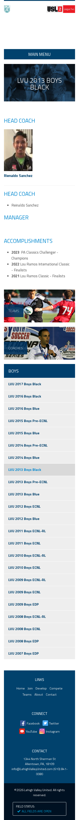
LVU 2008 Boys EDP (23, 641)
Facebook (33, 723)
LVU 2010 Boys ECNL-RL (27, 555)
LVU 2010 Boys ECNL (24, 567)
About (38, 694)
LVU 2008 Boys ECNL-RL (27, 616)
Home (39, 31)
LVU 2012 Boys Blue (24, 518)
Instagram (53, 731)
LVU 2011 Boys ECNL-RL (27, 531)
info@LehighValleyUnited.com (32, 769)
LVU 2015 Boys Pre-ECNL (28, 420)
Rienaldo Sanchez (18, 175)
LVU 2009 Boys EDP (23, 604)
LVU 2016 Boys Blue (24, 408)
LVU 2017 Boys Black (24, 384)
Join (30, 688)
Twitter (54, 723)
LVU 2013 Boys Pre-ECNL (28, 481)
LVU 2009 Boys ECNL (24, 592)
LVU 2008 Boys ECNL (24, 628)
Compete (56, 688)
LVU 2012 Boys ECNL (24, 506)
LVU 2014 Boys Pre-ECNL (28, 445)
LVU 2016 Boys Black (24, 396)
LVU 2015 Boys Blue (24, 433)
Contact (51, 694)
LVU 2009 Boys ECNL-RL (27, 579)
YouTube (31, 731)
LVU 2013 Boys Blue (24, 494)
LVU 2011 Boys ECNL (24, 543)
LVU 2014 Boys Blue (24, 457)
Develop (41, 688)
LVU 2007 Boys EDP (23, 653)
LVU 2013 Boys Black (24, 469)
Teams (27, 694)
